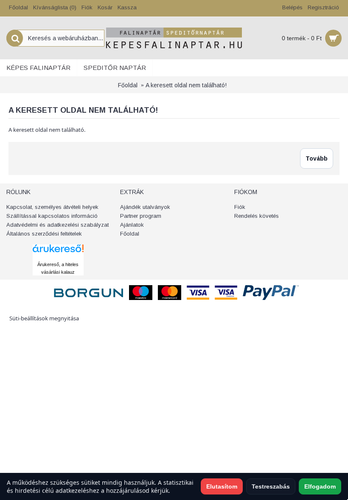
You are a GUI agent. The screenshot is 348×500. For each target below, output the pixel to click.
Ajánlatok (132, 225)
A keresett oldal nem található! (186, 85)
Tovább (317, 158)
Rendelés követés (256, 216)
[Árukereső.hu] (58, 256)
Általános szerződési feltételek (44, 234)
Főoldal (128, 85)
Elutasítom (221, 486)
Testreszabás (271, 486)
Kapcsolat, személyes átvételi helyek (52, 207)
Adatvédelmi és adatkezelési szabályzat (57, 225)
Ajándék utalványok (145, 207)
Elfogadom (320, 486)
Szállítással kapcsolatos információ (52, 216)
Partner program (140, 216)
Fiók (239, 207)
